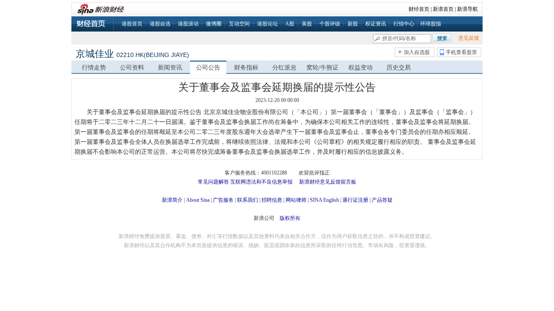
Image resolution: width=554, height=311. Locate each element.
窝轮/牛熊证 (322, 67)
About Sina (197, 200)
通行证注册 (355, 200)
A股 (289, 24)
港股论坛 (267, 24)
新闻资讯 (170, 67)
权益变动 (360, 67)
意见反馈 (468, 38)
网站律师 (296, 200)
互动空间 (239, 24)
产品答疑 (382, 200)
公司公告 (208, 67)
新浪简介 (172, 200)
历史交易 (399, 67)
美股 (307, 24)
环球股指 (430, 24)
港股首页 (132, 24)
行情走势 (94, 67)
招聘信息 (271, 200)
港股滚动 (188, 24)
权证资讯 (375, 24)
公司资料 (132, 67)
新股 (353, 24)
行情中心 (403, 24)
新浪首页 (443, 9)
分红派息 (284, 67)
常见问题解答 (213, 182)
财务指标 (246, 67)
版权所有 (290, 218)
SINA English (324, 200)
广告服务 (223, 200)
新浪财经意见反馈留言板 (327, 182)
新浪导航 (467, 9)
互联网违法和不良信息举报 (261, 182)
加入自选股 (417, 52)
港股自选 (160, 24)
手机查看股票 (461, 52)
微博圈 (214, 24)
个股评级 (329, 24)
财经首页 (419, 9)
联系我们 (247, 200)
